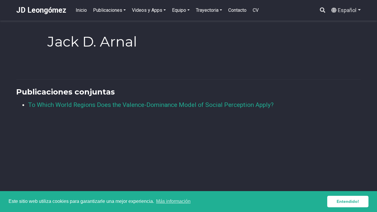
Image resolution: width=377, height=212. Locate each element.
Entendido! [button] (348, 201)
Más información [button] (173, 201)
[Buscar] (322, 10)
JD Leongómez (41, 10)
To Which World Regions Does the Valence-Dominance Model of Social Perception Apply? (151, 104)
